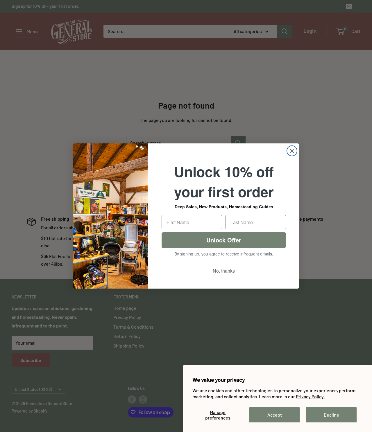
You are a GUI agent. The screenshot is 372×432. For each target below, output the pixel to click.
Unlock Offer (223, 240)
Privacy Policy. (310, 396)
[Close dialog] (292, 151)
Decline (331, 414)
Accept (274, 414)
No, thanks (224, 270)
